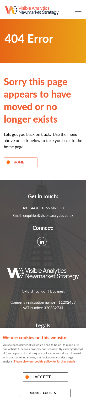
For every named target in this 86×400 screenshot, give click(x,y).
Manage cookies (43, 393)
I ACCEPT (41, 377)
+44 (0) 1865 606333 (46, 208)
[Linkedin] (43, 245)
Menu (78, 9)
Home (19, 162)
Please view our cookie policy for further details (44, 361)
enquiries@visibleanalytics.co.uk (48, 215)
